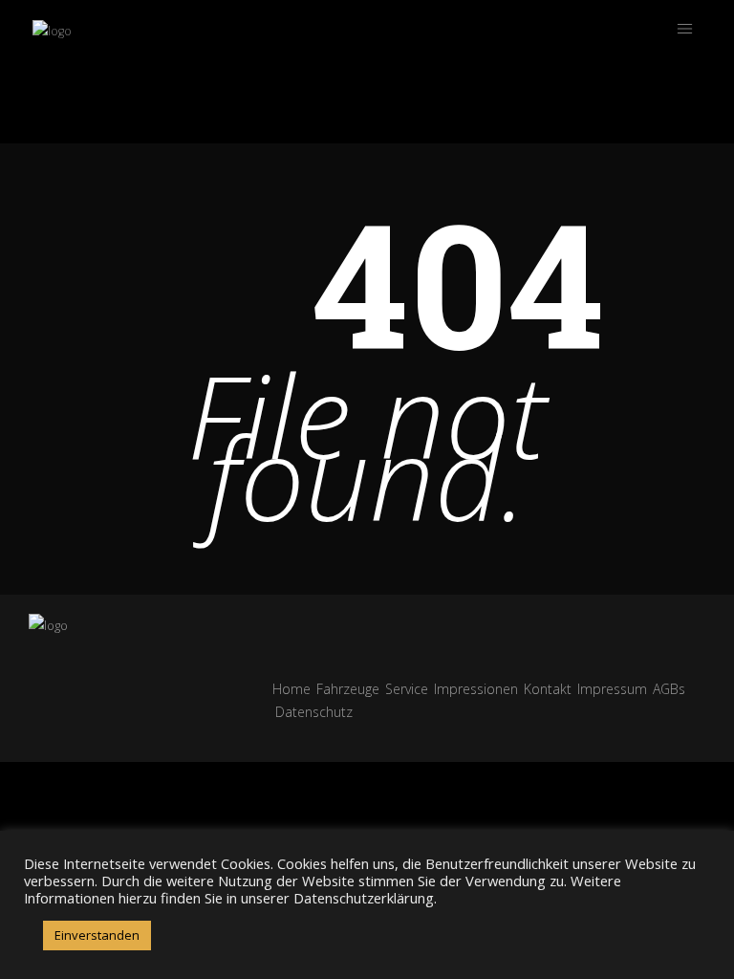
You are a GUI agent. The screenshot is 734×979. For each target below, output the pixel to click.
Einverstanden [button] (97, 935)
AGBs (669, 689)
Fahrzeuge (347, 689)
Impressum (612, 689)
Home (291, 689)
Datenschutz (314, 712)
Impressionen (476, 689)
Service (406, 689)
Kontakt (548, 689)
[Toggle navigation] (684, 28)
